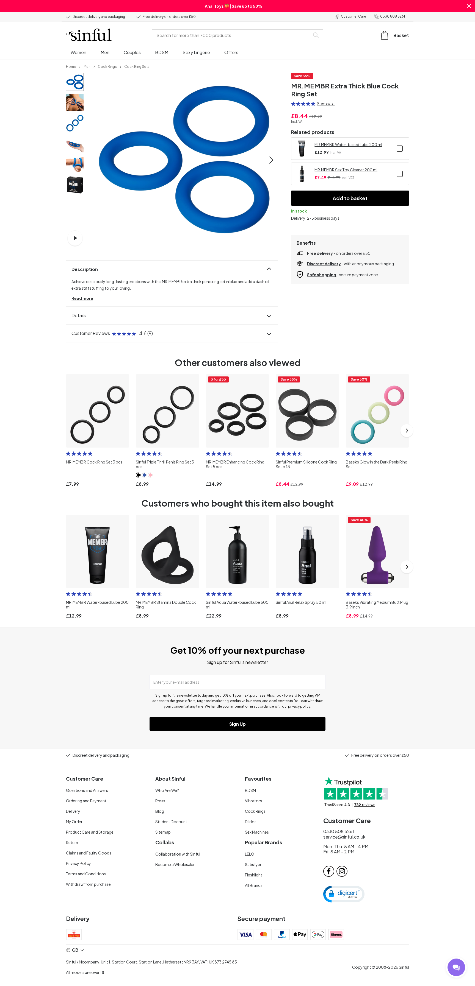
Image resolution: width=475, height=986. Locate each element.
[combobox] (232, 35)
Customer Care (353, 16)
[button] (469, 6)
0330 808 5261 (392, 16)
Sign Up (237, 724)
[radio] (293, 104)
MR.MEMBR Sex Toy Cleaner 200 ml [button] (345, 169)
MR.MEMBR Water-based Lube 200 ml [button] (348, 144)
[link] (71, 66)
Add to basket (350, 198)
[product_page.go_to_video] (75, 238)
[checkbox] (400, 149)
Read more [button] (82, 298)
